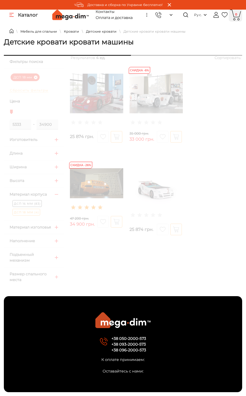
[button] (147, 15)
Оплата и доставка (114, 17)
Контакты (105, 11)
